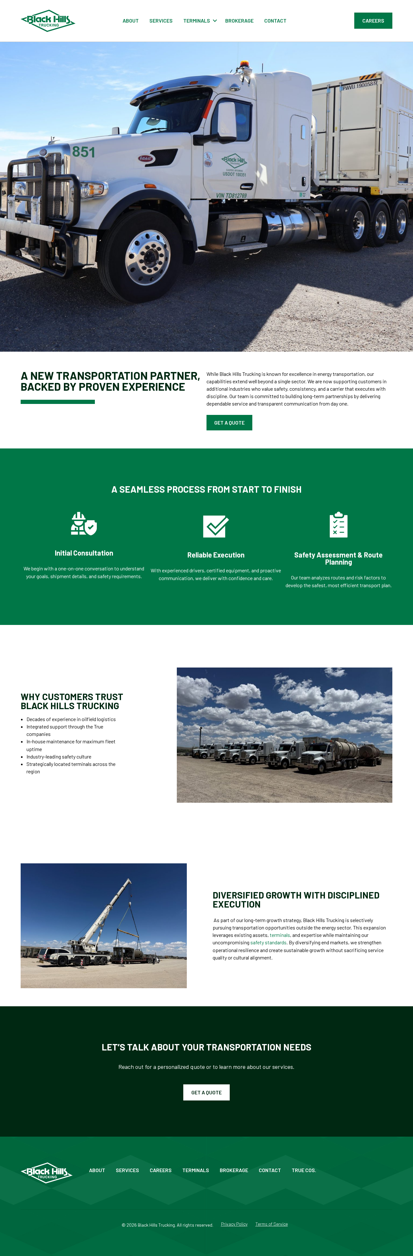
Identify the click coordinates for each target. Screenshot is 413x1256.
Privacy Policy (234, 1224)
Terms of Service (272, 1224)
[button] (215, 20)
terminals (280, 935)
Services (161, 20)
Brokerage (239, 20)
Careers (161, 1170)
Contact (275, 20)
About (131, 20)
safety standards (268, 942)
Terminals (196, 20)
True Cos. (304, 1170)
